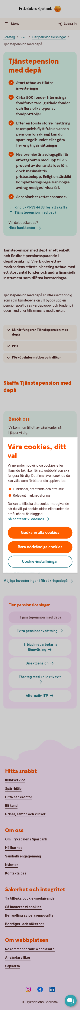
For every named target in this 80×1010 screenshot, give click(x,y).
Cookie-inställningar (40, 561)
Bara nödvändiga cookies (40, 547)
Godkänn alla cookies (40, 532)
